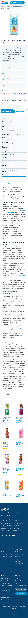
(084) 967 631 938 (9, 532)
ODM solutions (4, 551)
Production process (5, 583)
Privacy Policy (6, 612)
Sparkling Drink (18, 551)
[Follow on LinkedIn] (12, 535)
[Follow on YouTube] (14, 535)
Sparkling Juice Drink (6, 8)
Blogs (16, 583)
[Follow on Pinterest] (9, 535)
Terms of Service (15, 612)
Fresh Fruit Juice (19, 554)
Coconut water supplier (20, 585)
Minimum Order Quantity (7, 585)
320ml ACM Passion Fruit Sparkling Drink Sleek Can (19, 420)
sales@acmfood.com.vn (10, 530)
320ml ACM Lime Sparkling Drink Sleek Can (7, 420)
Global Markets (18, 580)
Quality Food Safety (5, 592)
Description (8, 183)
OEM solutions (4, 549)
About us (17, 578)
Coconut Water (18, 549)
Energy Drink (18, 559)
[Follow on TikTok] (7, 535)
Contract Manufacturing (6, 556)
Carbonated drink (17, 6)
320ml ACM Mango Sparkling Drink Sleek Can (7, 495)
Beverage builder (5, 578)
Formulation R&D (5, 595)
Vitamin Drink (18, 561)
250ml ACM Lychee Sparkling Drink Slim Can (20, 443)
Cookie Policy (23, 612)
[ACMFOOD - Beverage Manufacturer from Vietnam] (5, 2)
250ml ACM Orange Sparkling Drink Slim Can (20, 495)
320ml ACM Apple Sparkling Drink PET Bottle (20, 469)
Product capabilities (5, 580)
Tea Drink (17, 556)
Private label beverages (6, 554)
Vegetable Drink (19, 563)
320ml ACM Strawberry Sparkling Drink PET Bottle (6, 444)
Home (2, 6)
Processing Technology (6, 599)
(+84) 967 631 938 (15, 528)
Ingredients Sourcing (6, 597)
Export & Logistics (5, 590)
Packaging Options (5, 588)
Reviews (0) (7, 394)
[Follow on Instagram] (4, 535)
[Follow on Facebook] (2, 535)
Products (8, 6)
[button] (26, 3)
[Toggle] (2, 183)
